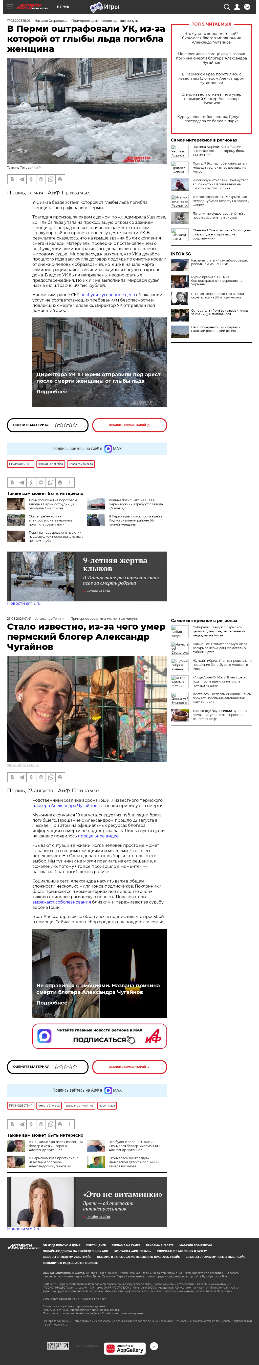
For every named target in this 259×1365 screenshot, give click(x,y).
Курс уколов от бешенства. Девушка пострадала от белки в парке (211, 119)
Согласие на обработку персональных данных (74, 1306)
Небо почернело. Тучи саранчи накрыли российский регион (216, 329)
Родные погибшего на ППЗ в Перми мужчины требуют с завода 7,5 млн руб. (136, 504)
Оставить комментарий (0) (129, 425)
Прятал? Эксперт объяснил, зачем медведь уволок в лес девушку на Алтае (220, 167)
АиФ (37, 167)
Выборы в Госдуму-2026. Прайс (67, 1257)
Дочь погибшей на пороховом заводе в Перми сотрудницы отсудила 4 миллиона (53, 504)
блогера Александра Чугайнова (66, 805)
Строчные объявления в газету (182, 1251)
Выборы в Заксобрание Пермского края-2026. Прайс (138, 1257)
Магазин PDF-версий (195, 1245)
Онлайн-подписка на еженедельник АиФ (76, 1251)
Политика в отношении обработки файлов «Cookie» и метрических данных (93, 1313)
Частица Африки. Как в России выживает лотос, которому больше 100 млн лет (220, 151)
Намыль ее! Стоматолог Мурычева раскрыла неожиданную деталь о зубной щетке (220, 648)
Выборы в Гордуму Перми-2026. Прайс (215, 1257)
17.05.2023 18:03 (19, 21)
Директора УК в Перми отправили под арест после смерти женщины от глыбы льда (98, 377)
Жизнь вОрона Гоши (23, 765)
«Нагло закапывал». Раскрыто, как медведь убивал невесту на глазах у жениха (221, 201)
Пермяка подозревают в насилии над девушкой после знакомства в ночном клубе (56, 537)
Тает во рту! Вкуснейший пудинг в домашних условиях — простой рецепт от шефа (220, 715)
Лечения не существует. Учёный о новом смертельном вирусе (219, 215)
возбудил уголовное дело (108, 294)
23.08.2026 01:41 (19, 618)
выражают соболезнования (61, 902)
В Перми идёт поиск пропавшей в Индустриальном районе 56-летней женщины (135, 520)
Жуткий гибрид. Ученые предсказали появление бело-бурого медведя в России (222, 665)
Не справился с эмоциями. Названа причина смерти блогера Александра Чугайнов (211, 58)
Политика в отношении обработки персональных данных (81, 1310)
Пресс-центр (96, 1245)
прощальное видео (98, 836)
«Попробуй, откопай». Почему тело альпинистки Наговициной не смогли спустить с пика (221, 184)
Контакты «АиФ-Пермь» (132, 1251)
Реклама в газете (160, 1245)
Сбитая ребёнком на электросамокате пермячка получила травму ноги (50, 520)
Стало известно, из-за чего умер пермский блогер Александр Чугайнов (211, 98)
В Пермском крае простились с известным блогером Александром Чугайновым (211, 78)
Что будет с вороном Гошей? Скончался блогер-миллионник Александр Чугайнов (211, 38)
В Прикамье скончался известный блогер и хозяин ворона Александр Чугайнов (56, 1146)
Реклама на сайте (126, 1245)
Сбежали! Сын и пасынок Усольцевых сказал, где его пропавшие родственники (222, 234)
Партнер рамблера (86, 1346)
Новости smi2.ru (24, 603)
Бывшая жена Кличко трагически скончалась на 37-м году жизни (217, 295)
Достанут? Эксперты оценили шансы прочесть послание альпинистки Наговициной (222, 698)
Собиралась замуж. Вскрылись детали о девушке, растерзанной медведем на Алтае (219, 631)
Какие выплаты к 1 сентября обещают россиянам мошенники (220, 262)
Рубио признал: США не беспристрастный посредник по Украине (217, 280)
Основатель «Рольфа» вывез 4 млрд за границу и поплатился (219, 312)
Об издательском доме (61, 1245)
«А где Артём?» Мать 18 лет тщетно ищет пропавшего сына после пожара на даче (220, 681)
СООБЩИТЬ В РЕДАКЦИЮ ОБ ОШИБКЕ (70, 1263)
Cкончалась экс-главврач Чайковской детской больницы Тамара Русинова (134, 1162)
